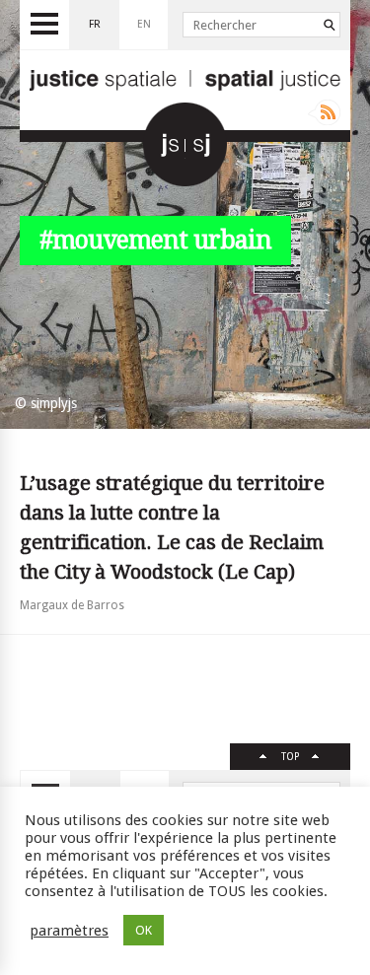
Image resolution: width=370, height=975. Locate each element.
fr (95, 24)
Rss (324, 112)
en (144, 24)
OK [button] (143, 930)
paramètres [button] (69, 931)
